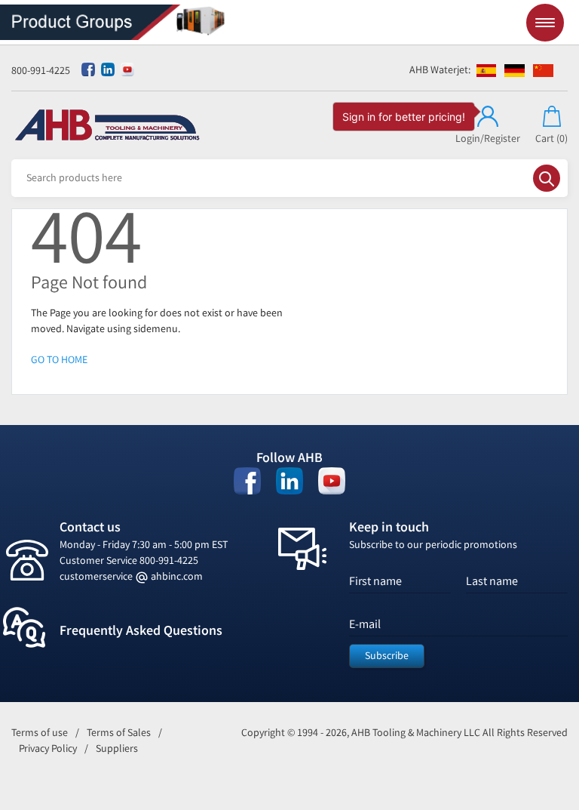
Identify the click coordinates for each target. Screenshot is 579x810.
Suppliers (117, 748)
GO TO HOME (59, 359)
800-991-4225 (40, 70)
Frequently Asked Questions (141, 630)
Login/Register (487, 138)
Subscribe (387, 655)
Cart (551, 138)
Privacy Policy (48, 748)
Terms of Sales (119, 732)
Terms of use (39, 732)
